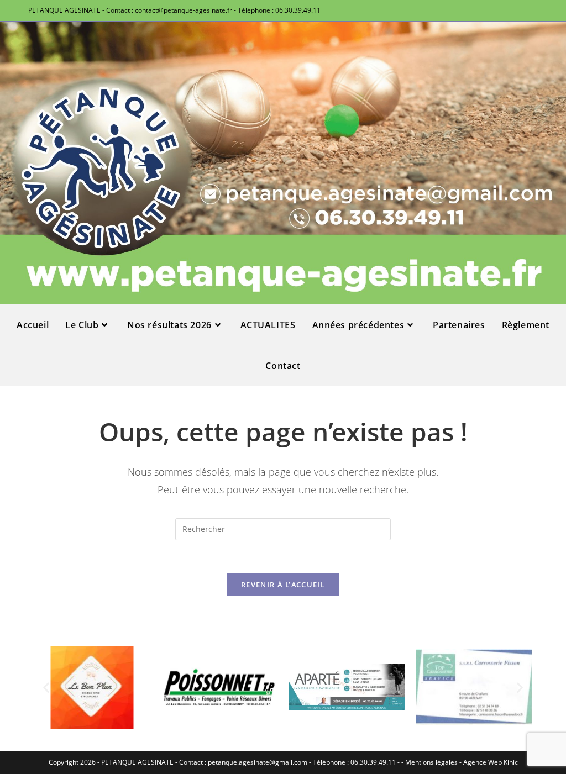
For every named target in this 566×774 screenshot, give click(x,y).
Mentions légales (431, 762)
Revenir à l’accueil (283, 584)
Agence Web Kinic (490, 762)
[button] (46, 687)
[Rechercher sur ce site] (283, 528)
